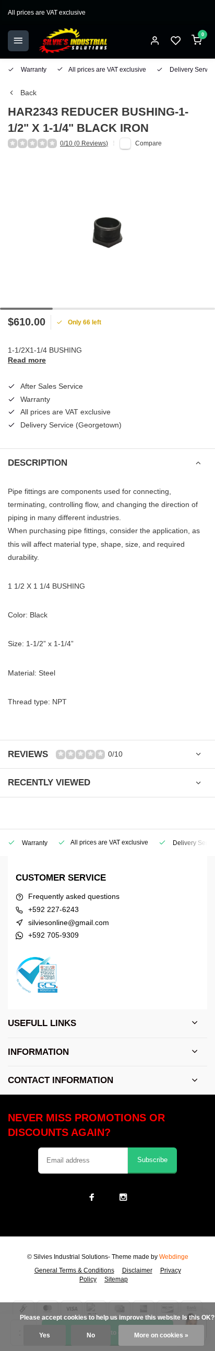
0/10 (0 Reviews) (84, 143)
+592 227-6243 (53, 909)
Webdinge (173, 1256)
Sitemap (116, 1279)
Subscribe (152, 1160)
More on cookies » (161, 1335)
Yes (44, 1335)
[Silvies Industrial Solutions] (73, 41)
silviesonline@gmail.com (68, 922)
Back (28, 92)
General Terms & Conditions (74, 1270)
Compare (148, 143)
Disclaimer (137, 1270)
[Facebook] (92, 1197)
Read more (27, 360)
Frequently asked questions (74, 896)
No (91, 1335)
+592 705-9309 (53, 935)
